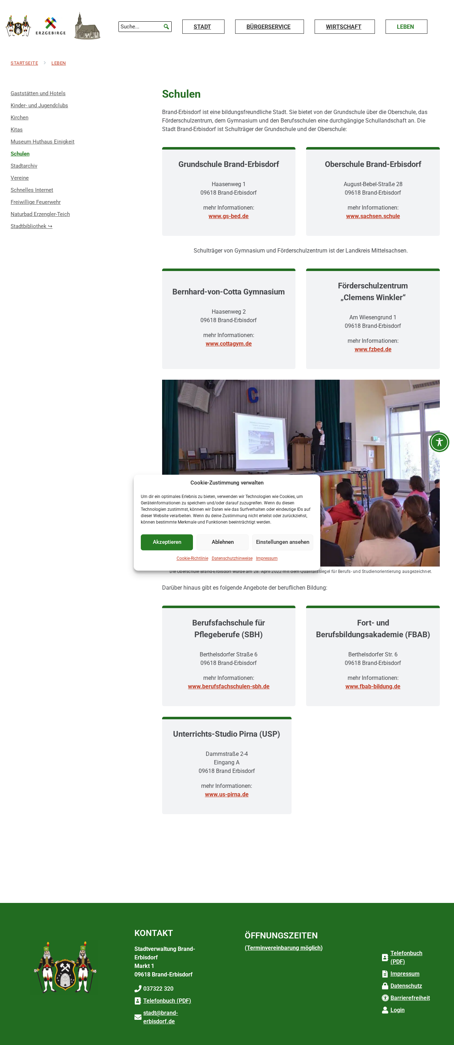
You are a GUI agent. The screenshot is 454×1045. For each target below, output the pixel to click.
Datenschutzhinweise (232, 558)
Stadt (202, 26)
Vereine (20, 178)
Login (398, 1010)
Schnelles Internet (32, 190)
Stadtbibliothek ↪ (33, 224)
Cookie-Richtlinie (192, 558)
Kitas (17, 129)
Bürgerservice (268, 26)
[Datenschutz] (385, 986)
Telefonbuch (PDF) (167, 1000)
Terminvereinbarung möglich (284, 947)
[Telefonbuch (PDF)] (138, 1001)
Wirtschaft (343, 26)
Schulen (20, 154)
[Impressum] (385, 974)
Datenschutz (406, 985)
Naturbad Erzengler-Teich (40, 214)
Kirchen (19, 117)
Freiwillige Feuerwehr (36, 202)
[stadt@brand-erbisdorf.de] (138, 1017)
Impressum (267, 558)
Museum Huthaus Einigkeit (42, 142)
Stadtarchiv (24, 166)
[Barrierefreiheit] (385, 998)
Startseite (24, 63)
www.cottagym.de (229, 343)
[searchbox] (145, 26)
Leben (405, 26)
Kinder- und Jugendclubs (39, 105)
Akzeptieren (167, 542)
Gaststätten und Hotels (38, 93)
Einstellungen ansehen (282, 542)
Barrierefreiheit (410, 998)
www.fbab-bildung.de (372, 686)
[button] (166, 26)
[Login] (385, 1010)
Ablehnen (223, 542)
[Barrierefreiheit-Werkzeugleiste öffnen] (439, 442)
